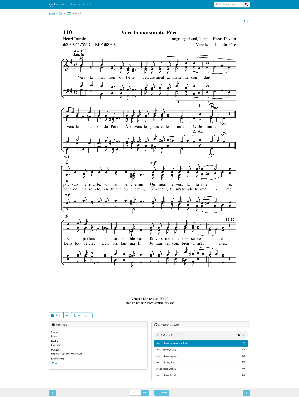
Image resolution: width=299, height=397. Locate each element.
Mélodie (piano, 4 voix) (201, 349)
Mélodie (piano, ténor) (201, 368)
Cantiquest (60, 4)
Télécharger (81, 315)
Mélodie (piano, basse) (201, 375)
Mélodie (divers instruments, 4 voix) (201, 343)
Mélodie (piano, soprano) (201, 356)
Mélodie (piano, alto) (201, 362)
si (245, 21)
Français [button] (74, 4)
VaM (60, 13)
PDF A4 (56, 315)
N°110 (68, 13)
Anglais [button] (86, 4)
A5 (66, 315)
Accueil (52, 13)
